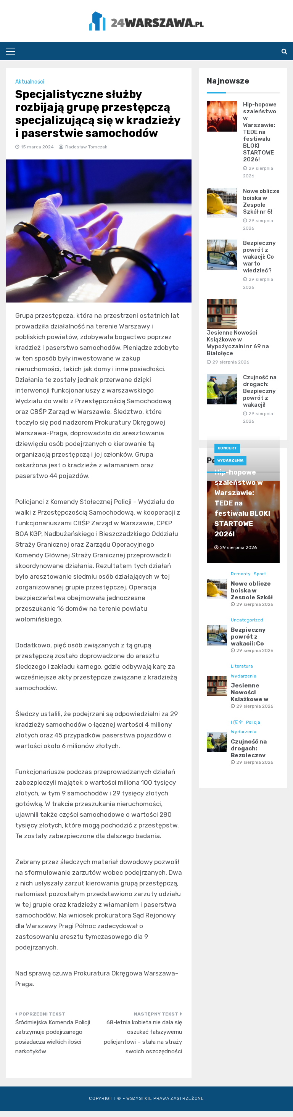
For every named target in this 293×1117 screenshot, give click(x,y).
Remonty (241, 573)
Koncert (227, 448)
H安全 (237, 722)
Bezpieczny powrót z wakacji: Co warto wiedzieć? (259, 257)
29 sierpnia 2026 (255, 604)
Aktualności (29, 82)
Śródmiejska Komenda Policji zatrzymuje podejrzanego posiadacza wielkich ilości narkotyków (52, 1037)
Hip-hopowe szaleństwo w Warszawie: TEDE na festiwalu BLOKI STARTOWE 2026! (260, 132)
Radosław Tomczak (86, 147)
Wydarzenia (230, 460)
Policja (253, 722)
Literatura (242, 666)
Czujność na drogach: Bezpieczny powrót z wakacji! (260, 391)
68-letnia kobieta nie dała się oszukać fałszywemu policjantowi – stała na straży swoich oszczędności (143, 1037)
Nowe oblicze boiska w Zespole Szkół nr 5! (261, 201)
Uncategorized (247, 620)
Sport (260, 573)
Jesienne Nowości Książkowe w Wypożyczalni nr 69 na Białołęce (238, 343)
